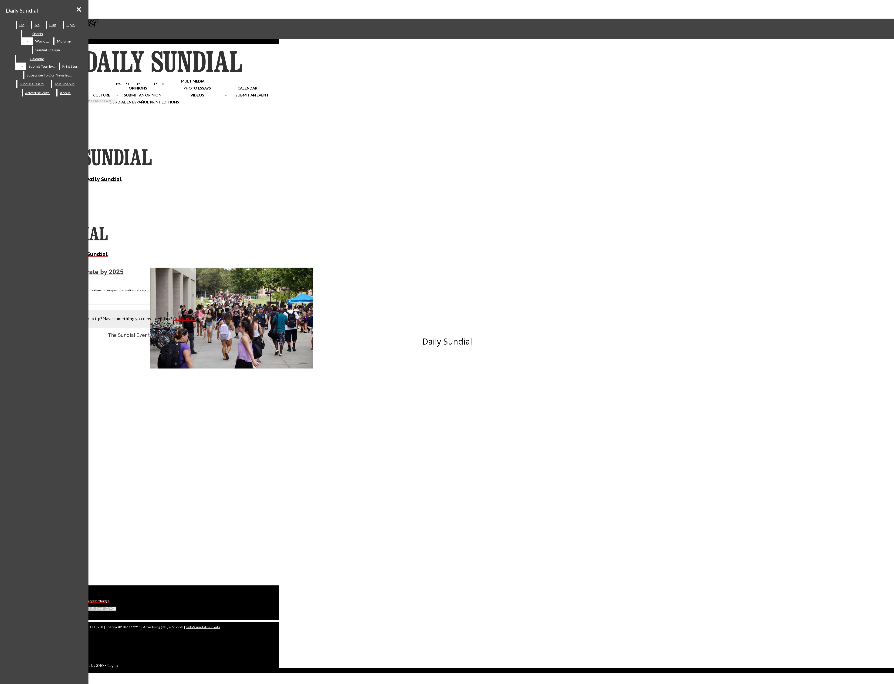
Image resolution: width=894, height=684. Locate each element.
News (39, 25)
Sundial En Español (129, 102)
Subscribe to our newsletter (50, 75)
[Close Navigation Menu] (79, 9)
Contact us (184, 318)
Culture (55, 25)
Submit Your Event (43, 66)
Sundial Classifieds (34, 84)
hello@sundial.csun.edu (203, 627)
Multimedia (192, 81)
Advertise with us (39, 92)
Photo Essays (197, 88)
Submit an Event (252, 95)
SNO (100, 665)
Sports (37, 33)
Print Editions (164, 102)
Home (24, 25)
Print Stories (72, 66)
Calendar (247, 88)
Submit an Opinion (142, 95)
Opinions (138, 88)
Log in (112, 665)
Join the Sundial (67, 84)
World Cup (44, 41)
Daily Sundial (22, 10)
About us (67, 92)
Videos (197, 95)
